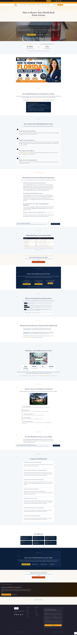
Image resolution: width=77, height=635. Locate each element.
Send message (53, 625)
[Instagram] (18, 614)
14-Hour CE (47, 34)
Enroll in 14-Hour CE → (26, 564)
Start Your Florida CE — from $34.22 (38, 577)
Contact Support (52, 564)
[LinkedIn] (16, 614)
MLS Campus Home (14, 594)
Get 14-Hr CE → (50, 283)
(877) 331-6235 (56, 2)
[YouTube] (20, 614)
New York (28, 614)
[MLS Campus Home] (16, 5)
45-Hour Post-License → (31, 34)
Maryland (28, 612)
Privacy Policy (36, 614)
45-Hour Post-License (35, 564)
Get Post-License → (56, 445)
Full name (45, 612)
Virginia (28, 617)
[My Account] (61, 2)
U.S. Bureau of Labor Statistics (45, 375)
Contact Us (36, 612)
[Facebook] (15, 614)
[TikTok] (22, 614)
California (28, 609)
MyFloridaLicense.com (25, 152)
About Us (36, 609)
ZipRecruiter (25, 375)
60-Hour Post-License (40, 34)
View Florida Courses (6, 594)
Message (46, 619)
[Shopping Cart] (62, 2)
